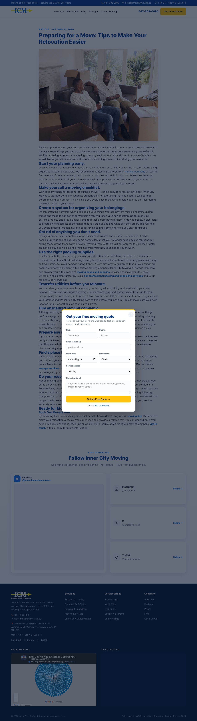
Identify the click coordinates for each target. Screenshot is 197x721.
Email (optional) (73, 342)
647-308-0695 (102, 405)
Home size (104, 353)
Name (68, 330)
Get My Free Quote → (98, 399)
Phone (102, 330)
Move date (71, 353)
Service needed (73, 366)
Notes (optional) (73, 378)
